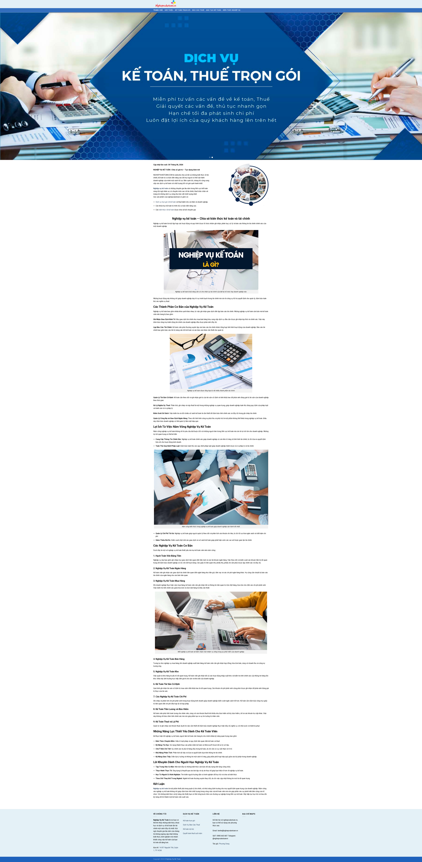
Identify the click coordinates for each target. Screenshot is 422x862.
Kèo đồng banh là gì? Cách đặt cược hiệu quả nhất (172, 802)
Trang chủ (158, 10)
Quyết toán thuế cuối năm (192, 833)
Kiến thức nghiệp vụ (231, 10)
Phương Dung (224, 844)
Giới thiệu (169, 10)
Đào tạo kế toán (213, 10)
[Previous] (11, 86)
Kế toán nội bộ (188, 829)
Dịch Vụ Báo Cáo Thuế (191, 825)
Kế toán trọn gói (182, 10)
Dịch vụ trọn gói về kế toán (166, 202)
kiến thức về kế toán (166, 210)
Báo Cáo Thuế (198, 10)
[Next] (411, 86)
